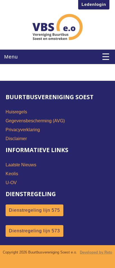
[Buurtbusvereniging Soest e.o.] (57, 25)
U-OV (11, 182)
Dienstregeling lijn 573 (34, 230)
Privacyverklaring (23, 129)
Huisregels (16, 111)
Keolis (12, 173)
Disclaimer (16, 138)
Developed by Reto (96, 252)
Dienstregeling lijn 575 (34, 210)
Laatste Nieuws (21, 164)
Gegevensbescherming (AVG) (35, 120)
